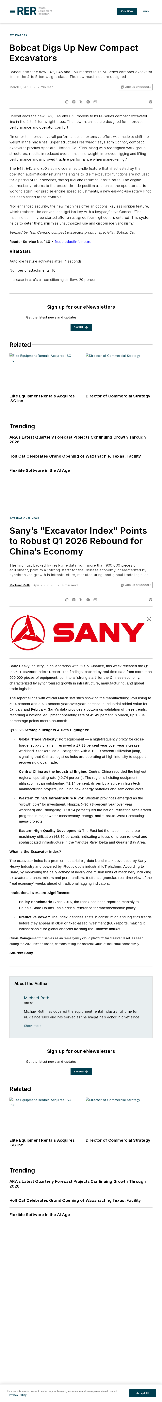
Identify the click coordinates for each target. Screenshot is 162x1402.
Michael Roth (19, 585)
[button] (12, 11)
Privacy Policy (17, 1394)
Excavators (18, 35)
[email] (95, 102)
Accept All (142, 1393)
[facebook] (67, 102)
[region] (81, 1393)
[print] (151, 102)
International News (24, 518)
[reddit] (88, 102)
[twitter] (81, 102)
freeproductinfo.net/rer (74, 242)
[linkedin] (74, 102)
